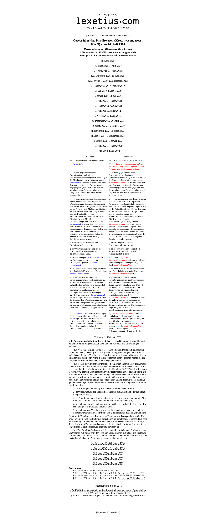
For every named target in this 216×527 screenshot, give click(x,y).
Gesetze (112, 14)
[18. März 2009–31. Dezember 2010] (108, 126)
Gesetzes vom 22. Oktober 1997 (131, 473)
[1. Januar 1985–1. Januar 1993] (108, 453)
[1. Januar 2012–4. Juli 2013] (108, 106)
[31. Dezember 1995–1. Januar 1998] (108, 443)
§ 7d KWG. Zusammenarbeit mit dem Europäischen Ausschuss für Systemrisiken (108, 490)
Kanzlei (102, 14)
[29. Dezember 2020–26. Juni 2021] (108, 75)
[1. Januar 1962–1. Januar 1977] (108, 463)
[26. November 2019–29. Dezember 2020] (108, 80)
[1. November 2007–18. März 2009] (108, 131)
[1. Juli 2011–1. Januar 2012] (108, 111)
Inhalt (98, 28)
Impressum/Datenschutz (108, 512)
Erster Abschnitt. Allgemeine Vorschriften (108, 49)
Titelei (90, 28)
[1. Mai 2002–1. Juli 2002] (108, 151)
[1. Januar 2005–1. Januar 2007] (108, 141)
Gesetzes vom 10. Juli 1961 (107, 470)
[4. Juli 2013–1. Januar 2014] (108, 101)
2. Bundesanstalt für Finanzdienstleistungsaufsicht (108, 52)
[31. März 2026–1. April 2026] (108, 65)
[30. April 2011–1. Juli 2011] (108, 116)
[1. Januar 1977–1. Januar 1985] (108, 458)
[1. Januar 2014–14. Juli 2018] (108, 96)
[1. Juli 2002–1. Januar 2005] (108, 146)
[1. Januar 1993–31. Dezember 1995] (108, 448)
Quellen (107, 28)
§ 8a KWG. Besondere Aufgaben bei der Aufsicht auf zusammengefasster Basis (108, 495)
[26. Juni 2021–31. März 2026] (108, 70)
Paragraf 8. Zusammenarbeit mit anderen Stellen (108, 55)
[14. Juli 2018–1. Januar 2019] (108, 91)
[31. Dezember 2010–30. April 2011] (108, 121)
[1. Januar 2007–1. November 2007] (108, 136)
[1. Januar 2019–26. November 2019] (108, 85)
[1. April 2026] (108, 60)
